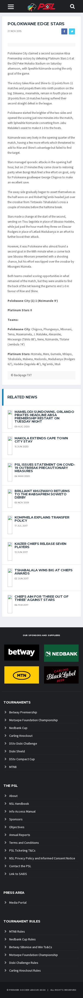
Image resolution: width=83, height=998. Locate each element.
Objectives (16, 827)
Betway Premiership (23, 712)
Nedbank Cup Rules (22, 939)
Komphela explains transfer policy (42, 519)
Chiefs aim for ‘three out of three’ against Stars (41, 598)
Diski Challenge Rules (23, 963)
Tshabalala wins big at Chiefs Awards (44, 571)
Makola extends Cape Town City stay (41, 439)
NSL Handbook (19, 804)
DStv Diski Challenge (23, 743)
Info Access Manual (22, 811)
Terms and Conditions (24, 843)
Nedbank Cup (18, 728)
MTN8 (13, 767)
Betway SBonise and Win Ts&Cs (30, 947)
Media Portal (18, 902)
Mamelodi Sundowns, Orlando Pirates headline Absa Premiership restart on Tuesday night (44, 416)
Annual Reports (19, 835)
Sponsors (16, 819)
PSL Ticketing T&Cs (22, 850)
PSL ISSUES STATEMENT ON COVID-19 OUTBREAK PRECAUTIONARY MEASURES (45, 468)
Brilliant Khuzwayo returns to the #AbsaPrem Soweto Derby (42, 494)
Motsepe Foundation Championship (33, 720)
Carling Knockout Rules (25, 970)
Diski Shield (17, 751)
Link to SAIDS (18, 874)
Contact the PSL (20, 866)
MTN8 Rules (17, 931)
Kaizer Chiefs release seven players (40, 545)
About (13, 796)
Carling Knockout (21, 736)
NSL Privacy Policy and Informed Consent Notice (42, 858)
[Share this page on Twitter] (72, 31)
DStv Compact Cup (22, 759)
